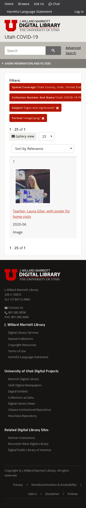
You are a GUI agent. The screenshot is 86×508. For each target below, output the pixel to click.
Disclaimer (52, 494)
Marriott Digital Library (23, 379)
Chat (56, 4)
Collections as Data (21, 397)
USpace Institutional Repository (29, 410)
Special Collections (20, 339)
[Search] (53, 50)
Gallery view (24, 136)
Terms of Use (17, 351)
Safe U (32, 494)
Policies (73, 494)
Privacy (18, 485)
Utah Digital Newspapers (25, 385)
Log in (79, 11)
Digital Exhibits (18, 391)
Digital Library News (21, 403)
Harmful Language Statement (29, 11)
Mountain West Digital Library (28, 444)
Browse (23, 4)
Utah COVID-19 (21, 37)
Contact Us (15, 307)
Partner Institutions (21, 438)
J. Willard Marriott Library (22, 290)
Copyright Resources (22, 345)
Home (9, 4)
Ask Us (39, 4)
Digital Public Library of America (29, 450)
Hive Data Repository (22, 416)
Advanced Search (73, 50)
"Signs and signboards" (34, 107)
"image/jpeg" (27, 118)
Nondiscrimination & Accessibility (54, 485)
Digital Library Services (23, 332)
